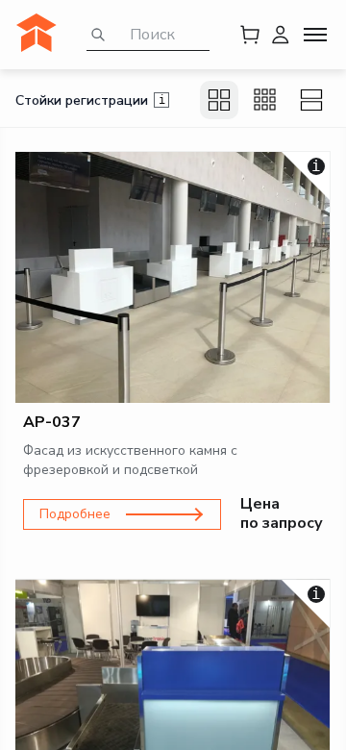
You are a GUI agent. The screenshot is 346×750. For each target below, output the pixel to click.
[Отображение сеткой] (219, 100)
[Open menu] (315, 34)
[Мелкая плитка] (265, 100)
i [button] (162, 100)
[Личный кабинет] (280, 34)
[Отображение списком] (311, 100)
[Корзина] (249, 34)
